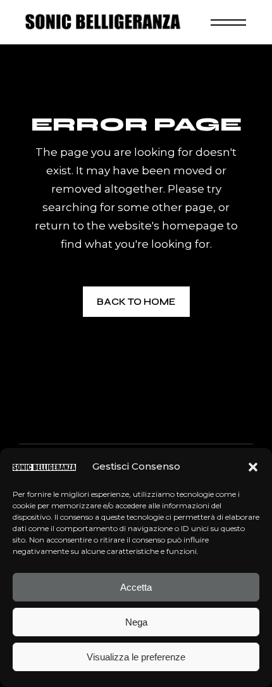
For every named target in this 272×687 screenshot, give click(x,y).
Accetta (136, 587)
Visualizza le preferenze (136, 657)
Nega (136, 622)
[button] (253, 467)
